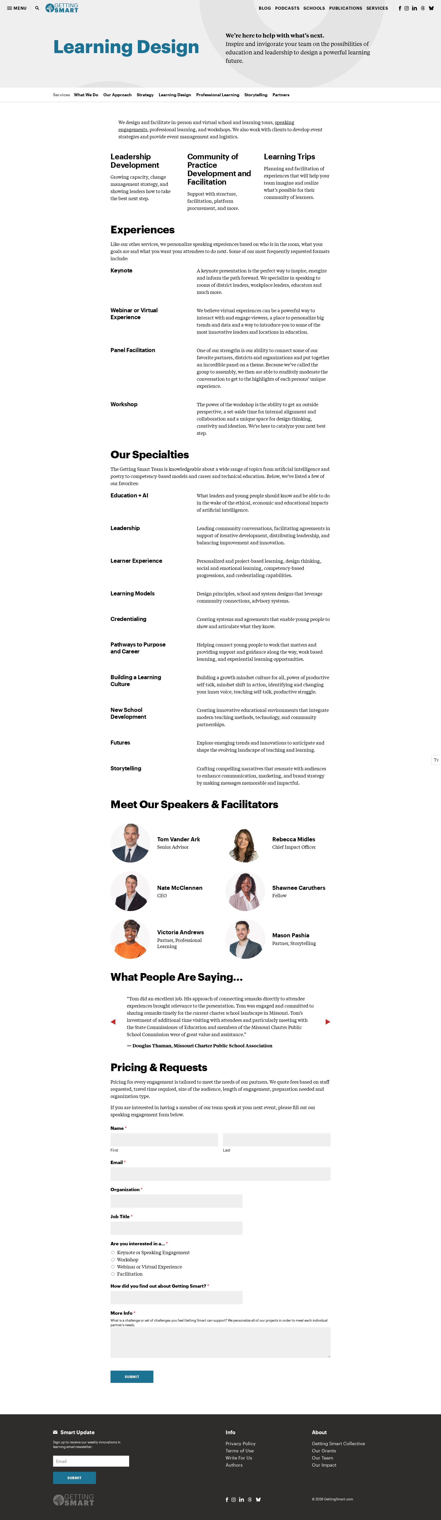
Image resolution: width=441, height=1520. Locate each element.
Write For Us (239, 1458)
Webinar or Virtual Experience (149, 1266)
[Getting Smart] (61, 7)
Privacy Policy (241, 1443)
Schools (314, 8)
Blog (265, 8)
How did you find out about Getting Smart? (160, 1286)
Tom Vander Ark (178, 839)
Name (119, 1128)
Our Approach (117, 94)
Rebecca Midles (293, 839)
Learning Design (175, 94)
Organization (127, 1189)
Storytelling (255, 94)
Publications (345, 8)
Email (118, 1162)
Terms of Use (240, 1450)
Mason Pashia (290, 935)
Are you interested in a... (139, 1243)
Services (377, 8)
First (114, 1150)
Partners (281, 94)
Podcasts (287, 8)
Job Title (122, 1216)
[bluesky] (431, 8)
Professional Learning (217, 94)
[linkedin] (414, 8)
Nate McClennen (180, 887)
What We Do (86, 94)
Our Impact (324, 1465)
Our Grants (324, 1450)
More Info (123, 1313)
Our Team (322, 1458)
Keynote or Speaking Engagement (153, 1252)
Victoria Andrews (180, 932)
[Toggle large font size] (436, 760)
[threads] (423, 8)
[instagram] (406, 8)
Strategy (145, 94)
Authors (234, 1465)
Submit (132, 1377)
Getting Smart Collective (338, 1443)
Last (226, 1150)
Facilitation (130, 1273)
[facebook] (400, 8)
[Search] (37, 8)
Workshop (127, 1259)
